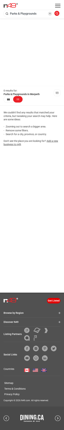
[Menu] (57, 5)
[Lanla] (28, 338)
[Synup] (47, 330)
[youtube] (27, 358)
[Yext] (28, 330)
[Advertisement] (32, 52)
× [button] (50, 13)
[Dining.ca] (32, 418)
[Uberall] (38, 330)
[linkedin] (44, 358)
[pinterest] (44, 348)
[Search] (56, 13)
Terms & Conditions (15, 388)
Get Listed (54, 300)
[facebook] (27, 348)
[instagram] (35, 348)
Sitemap (8, 383)
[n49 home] (8, 99)
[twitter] (53, 348)
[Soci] (35, 338)
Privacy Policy (12, 394)
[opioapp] (35, 358)
